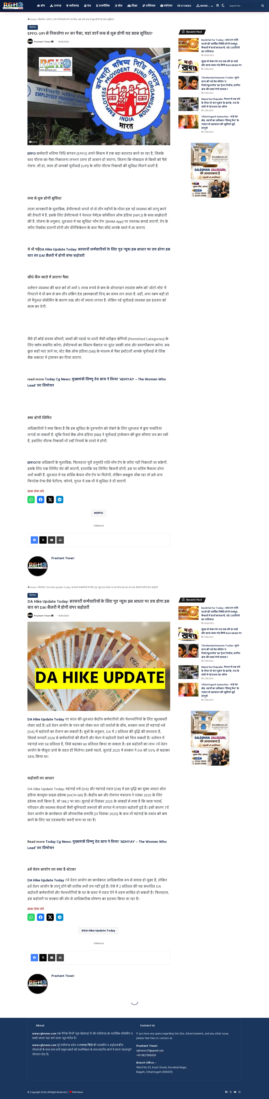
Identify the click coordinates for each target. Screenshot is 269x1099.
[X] (43, 540)
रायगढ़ (57, 6)
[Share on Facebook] (40, 499)
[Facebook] (34, 540)
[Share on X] (50, 499)
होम (42, 6)
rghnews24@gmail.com (150, 1051)
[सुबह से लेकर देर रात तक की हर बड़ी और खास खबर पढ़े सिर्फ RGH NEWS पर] (188, 66)
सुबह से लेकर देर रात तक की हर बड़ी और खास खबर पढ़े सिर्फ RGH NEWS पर (221, 63)
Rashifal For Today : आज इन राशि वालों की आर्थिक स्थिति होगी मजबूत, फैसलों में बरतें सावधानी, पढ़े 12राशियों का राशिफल (220, 46)
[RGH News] (13, 5)
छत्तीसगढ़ (73, 6)
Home (33, 19)
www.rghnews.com (44, 1034)
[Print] (60, 540)
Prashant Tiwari (42, 42)
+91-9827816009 (146, 1055)
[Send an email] (52, 42)
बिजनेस (41, 19)
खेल (119, 6)
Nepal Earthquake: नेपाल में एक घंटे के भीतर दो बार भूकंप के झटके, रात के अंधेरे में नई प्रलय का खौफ (220, 103)
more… (205, 6)
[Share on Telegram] (59, 499)
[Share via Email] (51, 540)
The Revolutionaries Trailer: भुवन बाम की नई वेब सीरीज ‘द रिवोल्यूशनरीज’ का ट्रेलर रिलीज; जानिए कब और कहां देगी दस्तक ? (220, 83)
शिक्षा (134, 6)
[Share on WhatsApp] (31, 499)
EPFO (99, 513)
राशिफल (150, 6)
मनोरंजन (167, 6)
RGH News (77, 1092)
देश (89, 6)
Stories (185, 6)
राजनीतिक (104, 6)
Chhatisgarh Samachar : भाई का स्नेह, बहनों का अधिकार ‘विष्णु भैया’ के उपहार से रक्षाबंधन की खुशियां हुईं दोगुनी (220, 122)
